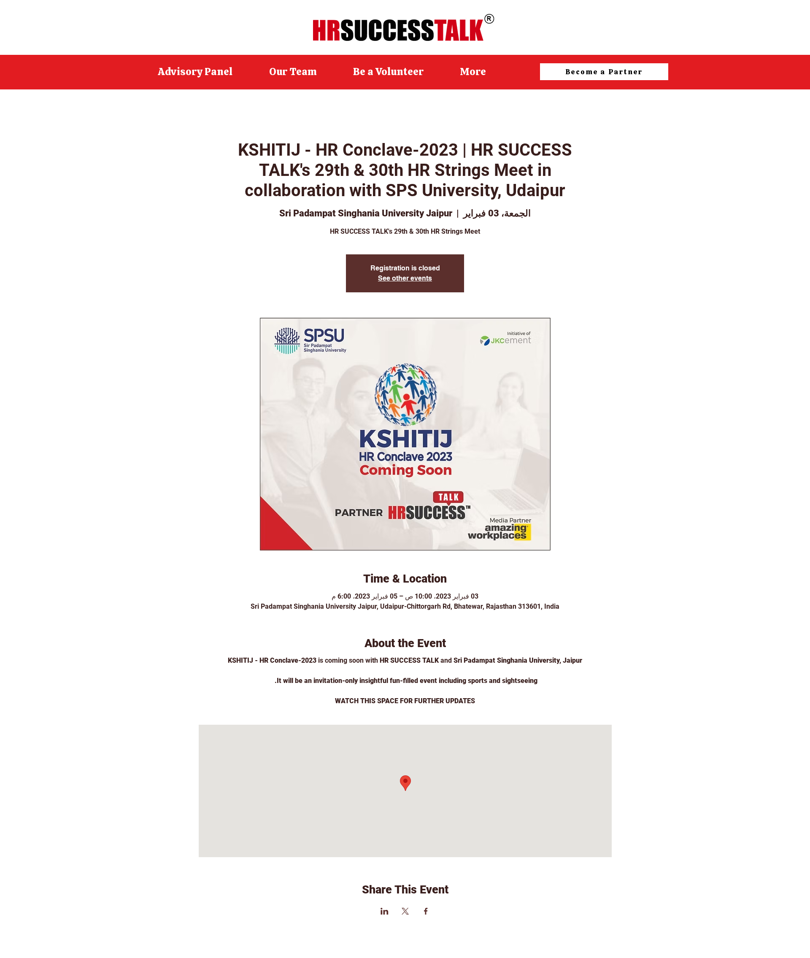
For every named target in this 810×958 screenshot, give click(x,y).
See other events (405, 278)
